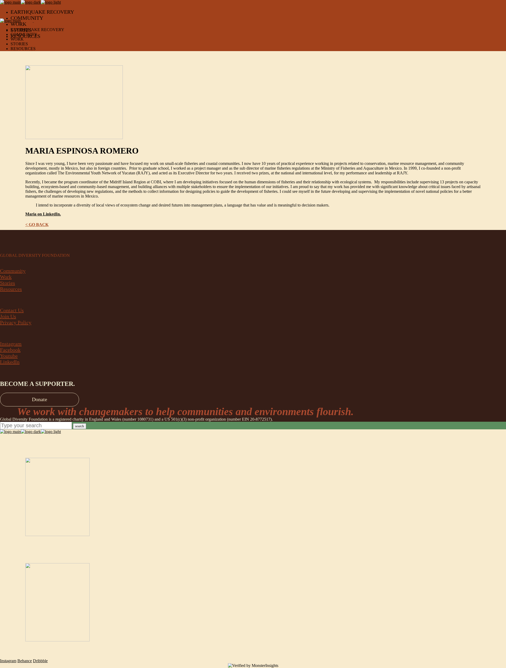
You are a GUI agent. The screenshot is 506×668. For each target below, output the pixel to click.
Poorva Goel (40, 545)
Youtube (9, 356)
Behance (24, 661)
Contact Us (12, 310)
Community (13, 271)
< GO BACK (36, 224)
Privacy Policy (15, 322)
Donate (39, 399)
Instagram (11, 344)
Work (6, 277)
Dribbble (40, 661)
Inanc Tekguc (42, 650)
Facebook (10, 350)
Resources (11, 289)
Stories (7, 283)
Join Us (8, 316)
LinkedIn (10, 362)
